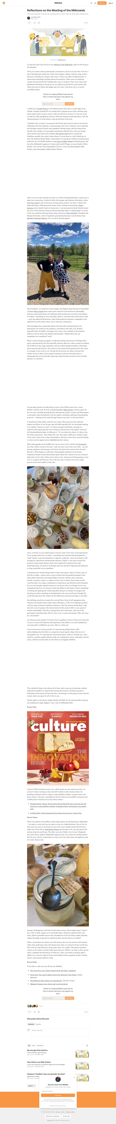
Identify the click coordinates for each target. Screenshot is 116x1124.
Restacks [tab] (38, 1024)
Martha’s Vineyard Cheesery (37, 218)
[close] (74, 1077)
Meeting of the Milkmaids (63, 64)
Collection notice (70, 1112)
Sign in (111, 3)
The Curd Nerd (71, 213)
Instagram (82, 444)
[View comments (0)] (34, 22)
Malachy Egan (62, 60)
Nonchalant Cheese (52, 829)
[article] (58, 1054)
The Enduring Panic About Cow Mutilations (46, 981)
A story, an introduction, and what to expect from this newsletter (46, 1064)
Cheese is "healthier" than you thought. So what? (46, 1074)
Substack (49, 1120)
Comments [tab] (31, 1024)
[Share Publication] (95, 3)
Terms (62, 1112)
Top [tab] (29, 1045)
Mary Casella (38, 311)
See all (30, 1086)
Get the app (66, 1116)
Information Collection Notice (57, 1101)
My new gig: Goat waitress (37, 1050)
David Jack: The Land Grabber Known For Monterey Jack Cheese (53, 975)
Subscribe (102, 3)
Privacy (58, 1112)
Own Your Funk (33, 203)
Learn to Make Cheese (65, 141)
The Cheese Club (62, 133)
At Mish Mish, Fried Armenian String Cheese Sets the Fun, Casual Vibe (55, 813)
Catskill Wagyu (42, 109)
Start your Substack (53, 1116)
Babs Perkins (68, 410)
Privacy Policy (70, 1101)
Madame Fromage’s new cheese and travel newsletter (49, 984)
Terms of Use (66, 1099)
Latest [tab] (33, 1045)
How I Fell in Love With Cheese (39, 1062)
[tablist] (34, 1024)
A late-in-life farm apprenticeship (36, 1052)
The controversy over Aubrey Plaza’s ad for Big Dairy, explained (53, 970)
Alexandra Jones (35, 17)
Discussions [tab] (40, 1045)
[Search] (91, 3)
